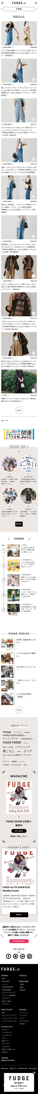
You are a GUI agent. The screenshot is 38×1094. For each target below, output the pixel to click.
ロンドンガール (10, 738)
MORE (19, 914)
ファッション (24, 1013)
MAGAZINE (4, 1068)
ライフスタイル (6, 1032)
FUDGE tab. (23, 976)
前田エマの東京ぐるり (8, 1049)
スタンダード (6, 998)
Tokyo (14, 761)
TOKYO (22, 984)
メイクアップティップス (9, 1021)
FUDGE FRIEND (12, 743)
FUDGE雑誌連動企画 (27, 739)
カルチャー (5, 1030)
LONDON (22, 990)
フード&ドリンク (7, 1035)
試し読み (19, 830)
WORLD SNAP (24, 981)
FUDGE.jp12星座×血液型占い (14, 735)
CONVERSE (27, 732)
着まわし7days (6, 1001)
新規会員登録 (18, 941)
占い (26, 764)
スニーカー (22, 761)
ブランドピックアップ (8, 993)
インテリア (17, 732)
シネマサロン (6, 1047)
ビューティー (24, 1015)
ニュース (4, 984)
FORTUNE (4, 1058)
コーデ (27, 751)
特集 (3, 979)
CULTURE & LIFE (6, 1027)
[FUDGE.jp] (19, 3)
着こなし (9, 751)
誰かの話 (4, 1052)
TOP (2, 420)
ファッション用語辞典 (8, 995)
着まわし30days (8, 747)
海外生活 (22, 1024)
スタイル (6, 761)
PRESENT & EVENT (8, 1060)
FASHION (4, 976)
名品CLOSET (6, 981)
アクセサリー (6, 1004)
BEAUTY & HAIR (6, 1010)
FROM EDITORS (22, 1068)
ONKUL (19, 752)
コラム (4, 1038)
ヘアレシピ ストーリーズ (9, 1018)
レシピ (22, 1018)
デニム (26, 743)
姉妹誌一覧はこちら (18, 836)
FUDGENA (6, 765)
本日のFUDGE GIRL (16, 765)
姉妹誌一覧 (13, 1068)
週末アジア (5, 1041)
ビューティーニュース (8, 1015)
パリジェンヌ (23, 747)
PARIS (21, 987)
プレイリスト (6, 1044)
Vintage (7, 732)
